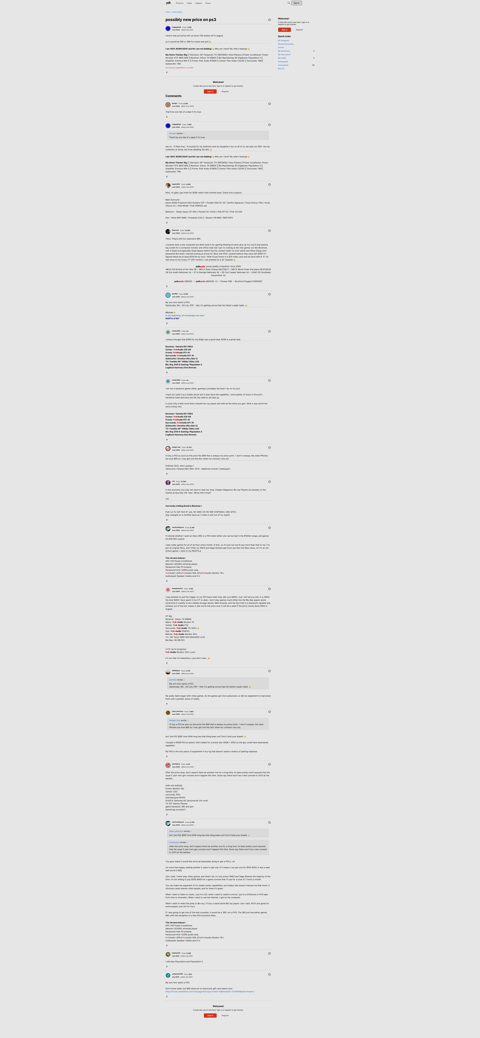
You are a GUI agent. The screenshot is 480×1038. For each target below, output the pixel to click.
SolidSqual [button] (176, 670)
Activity (281, 47)
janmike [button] (175, 294)
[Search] (288, 3)
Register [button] (225, 91)
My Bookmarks (296, 51)
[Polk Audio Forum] (168, 3)
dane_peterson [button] (177, 711)
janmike (172, 679)
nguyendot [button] (176, 184)
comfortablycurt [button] (178, 527)
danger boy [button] (176, 447)
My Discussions (284, 54)
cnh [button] (173, 481)
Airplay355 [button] (176, 953)
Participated (283, 61)
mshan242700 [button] (177, 974)
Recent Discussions (286, 44)
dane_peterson (176, 831)
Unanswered (296, 65)
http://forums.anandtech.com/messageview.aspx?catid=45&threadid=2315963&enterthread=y (210, 991)
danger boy (174, 720)
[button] (269, 20)
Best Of (281, 68)
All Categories (283, 40)
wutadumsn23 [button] (177, 588)
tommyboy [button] (176, 764)
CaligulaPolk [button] (176, 27)
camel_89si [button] (176, 331)
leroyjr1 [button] (174, 103)
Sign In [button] (210, 91)
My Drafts (296, 58)
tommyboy (174, 842)
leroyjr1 (172, 133)
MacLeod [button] (175, 230)
